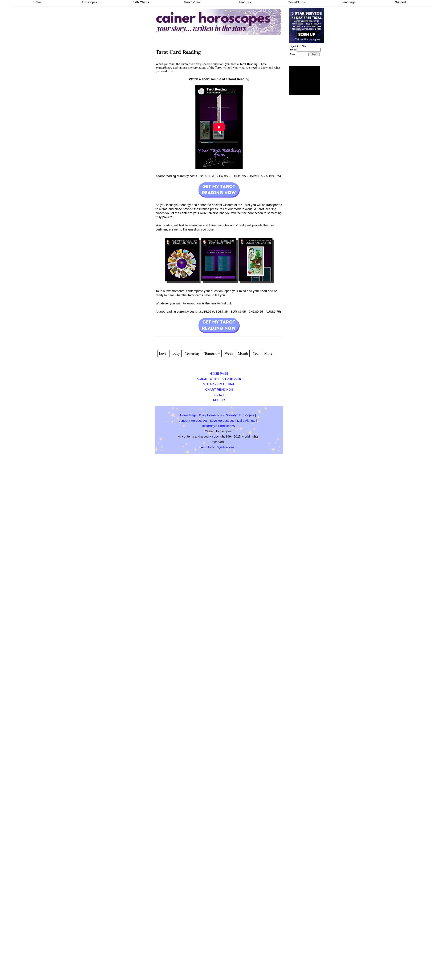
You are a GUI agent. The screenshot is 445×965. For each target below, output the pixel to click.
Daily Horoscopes (211, 415)
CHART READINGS (219, 389)
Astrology (207, 447)
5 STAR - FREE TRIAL (219, 384)
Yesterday (192, 353)
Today (175, 353)
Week (229, 353)
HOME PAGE (219, 373)
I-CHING (219, 400)
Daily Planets (246, 420)
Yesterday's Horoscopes (218, 426)
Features (244, 2)
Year (256, 353)
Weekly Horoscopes (240, 415)
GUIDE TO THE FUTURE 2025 (219, 378)
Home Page (188, 415)
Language (348, 2)
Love (162, 353)
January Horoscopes (193, 420)
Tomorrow (212, 353)
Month (243, 353)
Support (400, 2)
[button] (304, 80)
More (268, 353)
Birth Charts (140, 2)
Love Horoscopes (222, 420)
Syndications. (226, 447)
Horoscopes (88, 2)
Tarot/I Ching (192, 2)
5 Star (37, 2)
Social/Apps (296, 2)
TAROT (219, 394)
